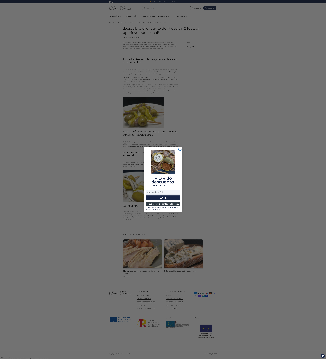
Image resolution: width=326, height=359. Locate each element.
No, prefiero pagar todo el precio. (163, 204)
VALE (163, 197)
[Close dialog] (180, 149)
